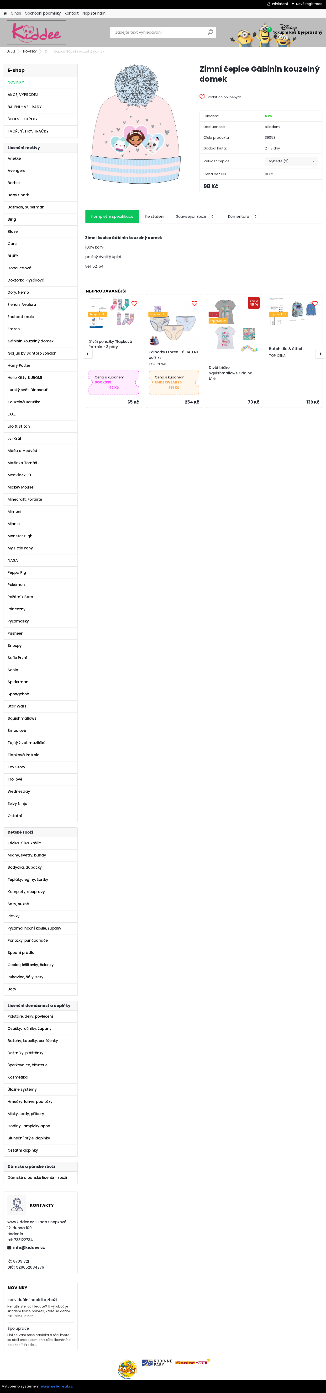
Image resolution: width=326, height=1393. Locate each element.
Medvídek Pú (19, 475)
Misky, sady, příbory (26, 1113)
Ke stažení (154, 216)
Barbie (14, 182)
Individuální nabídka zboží (32, 1299)
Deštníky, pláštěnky (25, 1052)
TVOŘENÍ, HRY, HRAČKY (28, 131)
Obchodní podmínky (43, 13)
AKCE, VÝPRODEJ (23, 94)
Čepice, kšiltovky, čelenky (31, 964)
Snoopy (15, 645)
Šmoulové (17, 730)
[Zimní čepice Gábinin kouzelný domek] (134, 125)
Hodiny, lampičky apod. (29, 1125)
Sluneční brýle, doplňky (29, 1138)
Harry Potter (19, 365)
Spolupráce (18, 1328)
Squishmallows (22, 718)
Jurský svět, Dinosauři (28, 389)
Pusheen (15, 633)
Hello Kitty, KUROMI (25, 377)
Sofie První (17, 657)
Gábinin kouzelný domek (30, 341)
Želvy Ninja (17, 803)
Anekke (14, 158)
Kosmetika (18, 1077)
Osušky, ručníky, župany (30, 1028)
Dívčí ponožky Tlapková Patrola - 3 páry (110, 344)
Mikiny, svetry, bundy (27, 855)
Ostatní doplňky (23, 1150)
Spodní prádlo (21, 952)
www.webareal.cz (57, 1386)
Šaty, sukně (18, 903)
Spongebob (18, 693)
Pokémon (16, 584)
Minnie (14, 523)
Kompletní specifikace (112, 216)
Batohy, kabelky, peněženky (33, 1040)
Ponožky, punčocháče (28, 940)
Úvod (11, 51)
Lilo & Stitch (19, 426)
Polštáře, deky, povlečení (30, 1016)
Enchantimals (21, 316)
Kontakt (72, 13)
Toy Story (16, 767)
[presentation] (88, 354)
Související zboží (194, 216)
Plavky (14, 916)
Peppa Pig (17, 572)
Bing (12, 219)
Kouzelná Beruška (24, 401)
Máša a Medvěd (22, 450)
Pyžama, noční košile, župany (34, 928)
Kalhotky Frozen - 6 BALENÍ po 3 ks (173, 355)
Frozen (14, 328)
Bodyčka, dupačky (25, 867)
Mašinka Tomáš (22, 462)
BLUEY (13, 255)
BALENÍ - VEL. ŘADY (25, 106)
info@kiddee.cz (29, 1247)
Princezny (17, 608)
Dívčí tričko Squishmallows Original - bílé (232, 373)
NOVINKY (30, 51)
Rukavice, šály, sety (25, 976)
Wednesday (19, 791)
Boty (12, 989)
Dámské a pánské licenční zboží (37, 1177)
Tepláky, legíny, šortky (28, 879)
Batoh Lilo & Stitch (286, 348)
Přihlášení (280, 3)
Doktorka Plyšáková (26, 280)
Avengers (16, 170)
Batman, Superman (26, 207)
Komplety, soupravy (26, 891)
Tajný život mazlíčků (27, 742)
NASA (13, 560)
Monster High (20, 535)
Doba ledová (20, 268)
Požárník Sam (20, 596)
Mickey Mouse (20, 487)
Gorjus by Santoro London (32, 353)
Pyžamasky (18, 621)
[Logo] (36, 32)
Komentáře (242, 216)
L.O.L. (12, 414)
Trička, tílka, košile (24, 842)
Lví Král (14, 438)
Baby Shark (18, 194)
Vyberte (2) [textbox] (279, 161)
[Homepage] (5, 13)
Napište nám (94, 13)
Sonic (13, 669)
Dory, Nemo (18, 292)
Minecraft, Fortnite (25, 499)
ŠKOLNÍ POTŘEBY (22, 119)
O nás (16, 13)
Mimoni (14, 511)
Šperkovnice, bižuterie (27, 1065)
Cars (12, 243)
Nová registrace (309, 3)
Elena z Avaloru (22, 304)
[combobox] (291, 161)
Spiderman (18, 681)
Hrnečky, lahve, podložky (30, 1101)
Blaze (13, 231)
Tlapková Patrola (24, 754)
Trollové (15, 779)
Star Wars (17, 706)
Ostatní (15, 815)
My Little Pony (20, 548)
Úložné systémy (22, 1089)
